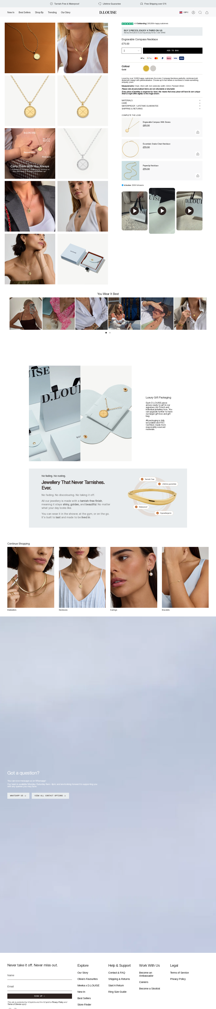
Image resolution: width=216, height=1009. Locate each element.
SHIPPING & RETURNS (132, 108)
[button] (39, 12)
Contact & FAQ (116, 972)
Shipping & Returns (119, 979)
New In (81, 991)
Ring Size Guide (117, 991)
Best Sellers (84, 998)
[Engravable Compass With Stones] (130, 127)
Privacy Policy (57, 1002)
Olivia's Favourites (87, 979)
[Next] (208, 314)
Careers (143, 982)
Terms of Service (14, 1004)
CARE (124, 103)
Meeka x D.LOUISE (88, 985)
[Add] (197, 132)
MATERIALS (127, 100)
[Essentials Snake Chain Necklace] (130, 149)
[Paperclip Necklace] (130, 170)
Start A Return (116, 985)
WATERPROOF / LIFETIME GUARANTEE (140, 106)
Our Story (82, 972)
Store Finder (84, 1004)
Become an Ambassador (146, 974)
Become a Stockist (149, 988)
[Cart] (207, 12)
